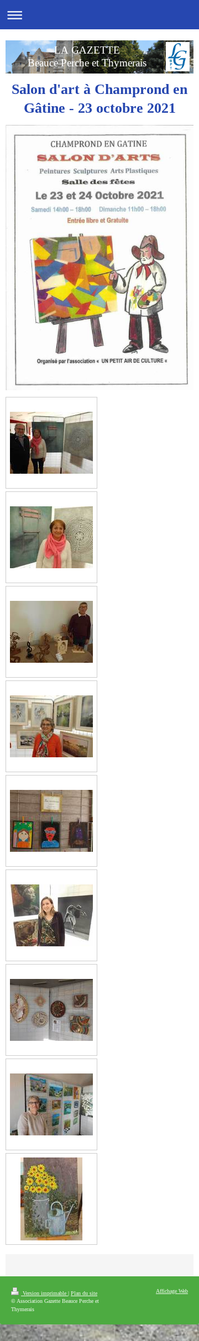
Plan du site (84, 1293)
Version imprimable (44, 1293)
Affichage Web (172, 1291)
